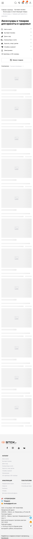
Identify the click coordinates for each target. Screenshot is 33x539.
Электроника (5, 473)
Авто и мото (5, 459)
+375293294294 (9, 498)
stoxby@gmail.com (10, 503)
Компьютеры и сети (7, 466)
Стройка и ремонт (7, 470)
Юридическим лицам (8, 483)
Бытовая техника (6, 461)
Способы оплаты (25, 483)
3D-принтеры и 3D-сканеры (9, 475)
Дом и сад (5, 463)
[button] (17, 66)
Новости (4, 486)
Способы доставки (26, 486)
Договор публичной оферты (9, 493)
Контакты (4, 488)
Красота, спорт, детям (8, 468)
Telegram (7, 501)
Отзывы (4, 490)
